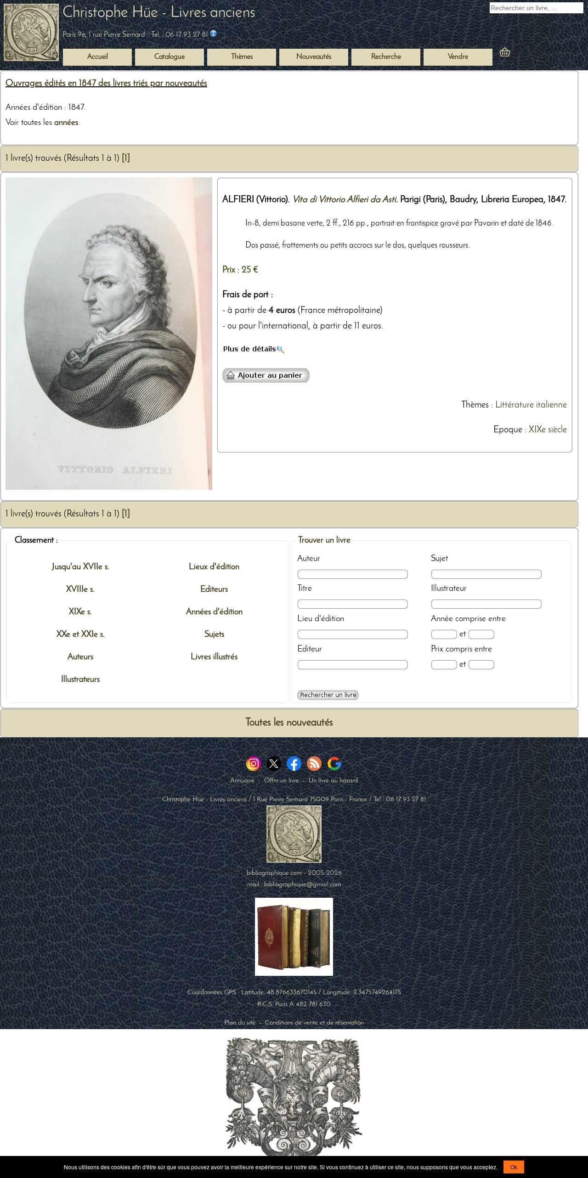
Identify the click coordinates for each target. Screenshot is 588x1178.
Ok (513, 1167)
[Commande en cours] (530, 54)
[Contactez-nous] (213, 35)
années (66, 122)
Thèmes (475, 405)
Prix (437, 649)
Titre (304, 588)
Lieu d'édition (320, 618)
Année (442, 618)
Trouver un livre (324, 540)
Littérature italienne (531, 405)
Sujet (439, 558)
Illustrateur (449, 588)
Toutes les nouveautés (289, 723)
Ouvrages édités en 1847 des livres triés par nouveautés (106, 83)
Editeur (309, 649)
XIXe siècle (548, 430)
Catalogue (169, 57)
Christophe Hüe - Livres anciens (158, 13)
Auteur (308, 558)
